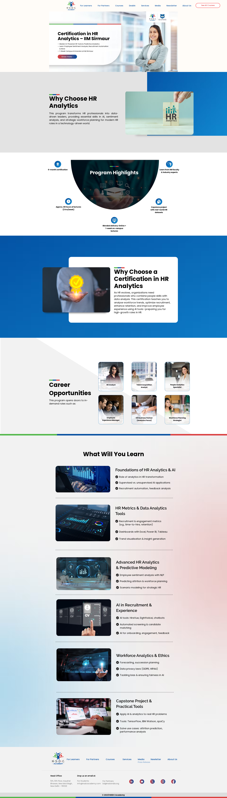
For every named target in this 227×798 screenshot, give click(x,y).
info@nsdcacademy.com (89, 783)
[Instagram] (163, 781)
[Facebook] (173, 781)
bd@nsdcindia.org (111, 783)
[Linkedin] (131, 781)
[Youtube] (142, 781)
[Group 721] (152, 781)
